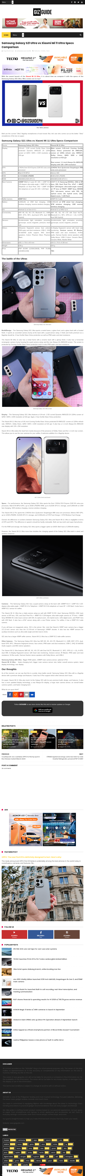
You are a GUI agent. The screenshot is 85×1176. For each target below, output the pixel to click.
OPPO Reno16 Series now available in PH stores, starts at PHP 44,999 (14, 742)
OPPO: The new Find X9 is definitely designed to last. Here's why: (32, 857)
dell (57, 1157)
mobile (43, 51)
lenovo (6, 1148)
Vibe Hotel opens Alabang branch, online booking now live (37, 969)
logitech (36, 1157)
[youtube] (81, 2)
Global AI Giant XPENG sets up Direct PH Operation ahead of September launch (45, 1020)
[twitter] (78, 2)
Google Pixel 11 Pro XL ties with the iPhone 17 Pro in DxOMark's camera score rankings (43, 741)
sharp (30, 1152)
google (33, 732)
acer (42, 1148)
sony (30, 1148)
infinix (55, 1144)
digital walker (8, 1157)
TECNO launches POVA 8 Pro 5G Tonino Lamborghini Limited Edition (40, 959)
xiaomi (48, 1140)
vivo (60, 1140)
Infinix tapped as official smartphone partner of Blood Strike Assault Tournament (46, 1030)
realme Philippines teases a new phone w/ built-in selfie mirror (38, 1040)
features (37, 51)
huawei (6, 1140)
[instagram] (74, 2)
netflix (41, 1152)
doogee (23, 1157)
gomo (17, 1161)
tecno (19, 1148)
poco (5, 1152)
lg (66, 1144)
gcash (54, 1148)
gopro (50, 1161)
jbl (47, 1157)
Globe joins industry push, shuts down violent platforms (68, 742)
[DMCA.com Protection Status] (9, 1130)
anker (6, 1161)
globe (60, 732)
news (48, 51)
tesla (61, 1161)
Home (6, 35)
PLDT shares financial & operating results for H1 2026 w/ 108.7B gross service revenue (47, 999)
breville (72, 1161)
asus (43, 1144)
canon (53, 1152)
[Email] (26, 694)
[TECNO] (42, 1171)
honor (20, 1144)
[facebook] (72, 2)
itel (64, 1152)
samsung (21, 1140)
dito (65, 1148)
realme (6, 1144)
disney (38, 1161)
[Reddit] (15, 694)
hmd (27, 1161)
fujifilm (17, 1152)
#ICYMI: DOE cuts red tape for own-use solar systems (35, 949)
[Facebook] (10, 694)
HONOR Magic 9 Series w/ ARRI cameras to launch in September (39, 1010)
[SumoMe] (32, 694)
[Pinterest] (21, 694)
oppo (35, 1140)
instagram (69, 1157)
